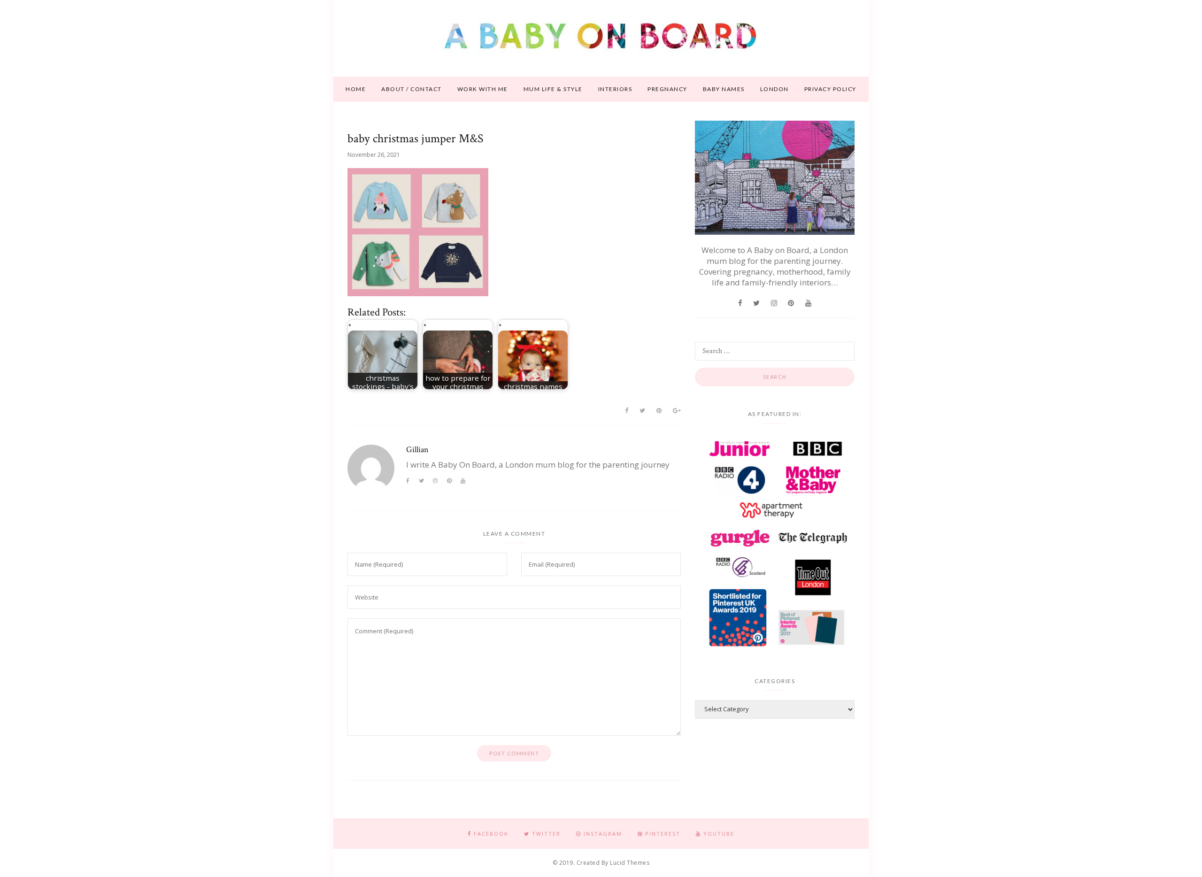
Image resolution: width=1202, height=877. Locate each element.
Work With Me (482, 88)
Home (356, 88)
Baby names (724, 88)
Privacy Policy (830, 88)
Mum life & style (553, 88)
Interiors (615, 88)
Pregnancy (667, 88)
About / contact (411, 88)
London (774, 88)
